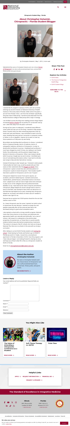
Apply (17, 376)
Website (5, 310)
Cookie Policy (9, 424)
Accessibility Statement (41, 416)
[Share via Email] (62, 69)
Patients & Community (57, 1)
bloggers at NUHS (29, 167)
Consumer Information (18, 416)
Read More (8, 355)
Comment (6, 300)
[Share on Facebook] (54, 69)
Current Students (31, 1)
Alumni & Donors (48, 1)
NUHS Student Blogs (57, 84)
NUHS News (54, 77)
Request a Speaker (33, 380)
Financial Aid (47, 376)
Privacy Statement (29, 416)
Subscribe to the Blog (56, 90)
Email (5, 307)
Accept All (64, 423)
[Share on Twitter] (56, 69)
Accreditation (8, 416)
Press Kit (63, 416)
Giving (65, 1)
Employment (51, 416)
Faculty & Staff (39, 1)
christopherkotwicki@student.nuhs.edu (22, 246)
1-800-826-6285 (27, 407)
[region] (35, 422)
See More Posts (23, 271)
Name (5, 304)
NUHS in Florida (14, 122)
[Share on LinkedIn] (59, 69)
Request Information (31, 376)
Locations (57, 416)
